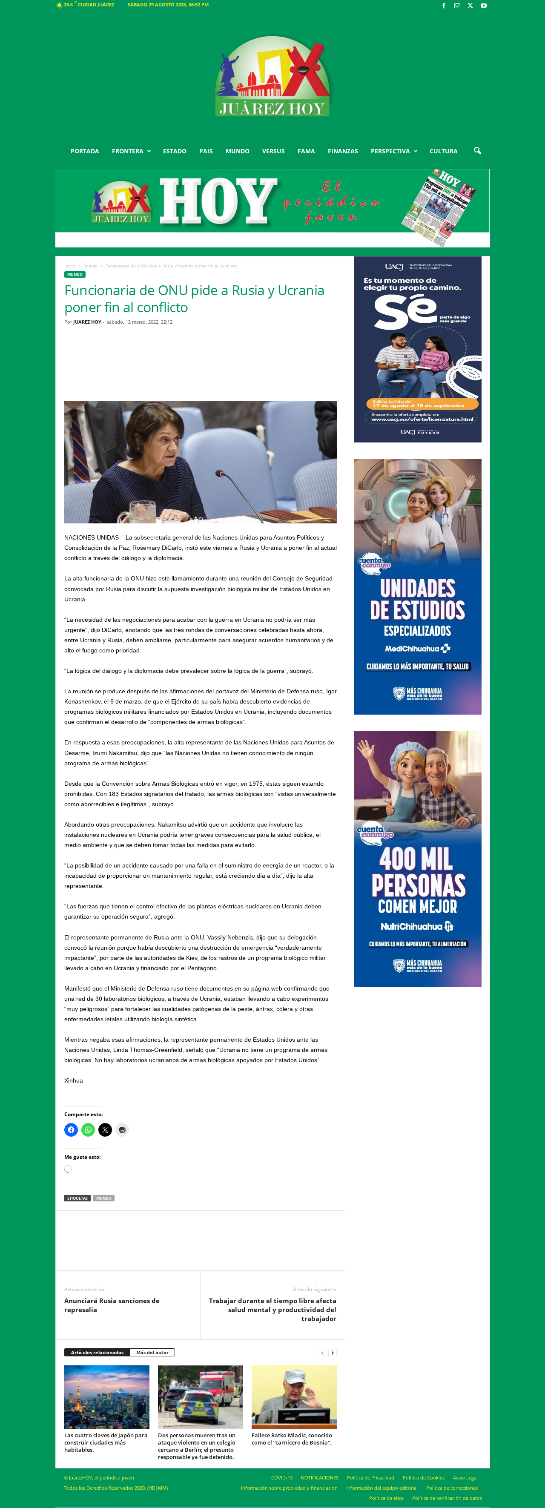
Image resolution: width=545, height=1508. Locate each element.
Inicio (69, 266)
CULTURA (444, 151)
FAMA (306, 151)
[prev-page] (322, 1352)
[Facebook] (444, 6)
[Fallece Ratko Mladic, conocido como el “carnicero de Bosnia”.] (294, 1397)
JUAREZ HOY (87, 322)
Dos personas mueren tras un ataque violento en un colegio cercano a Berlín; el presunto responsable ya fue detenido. (196, 1446)
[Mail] (457, 6)
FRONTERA (127, 151)
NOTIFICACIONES (319, 1477)
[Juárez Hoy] (272, 76)
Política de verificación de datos (447, 1498)
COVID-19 (282, 1477)
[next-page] (332, 1352)
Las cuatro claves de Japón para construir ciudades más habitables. (106, 1442)
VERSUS (273, 151)
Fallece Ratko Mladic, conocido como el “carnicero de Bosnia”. (292, 1438)
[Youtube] (484, 6)
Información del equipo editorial (382, 1488)
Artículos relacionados (97, 1352)
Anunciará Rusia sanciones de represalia (112, 1305)
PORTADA (85, 151)
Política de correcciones (452, 1488)
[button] (477, 151)
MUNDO (238, 151)
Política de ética (386, 1498)
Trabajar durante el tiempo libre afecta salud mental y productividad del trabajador (272, 1309)
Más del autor (152, 1352)
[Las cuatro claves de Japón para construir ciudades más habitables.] (106, 1397)
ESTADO (174, 151)
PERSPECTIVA (390, 151)
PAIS (206, 151)
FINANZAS (343, 151)
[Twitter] (470, 6)
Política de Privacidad (370, 1477)
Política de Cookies (424, 1477)
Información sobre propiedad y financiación (289, 1488)
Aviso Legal (465, 1477)
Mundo (90, 266)
